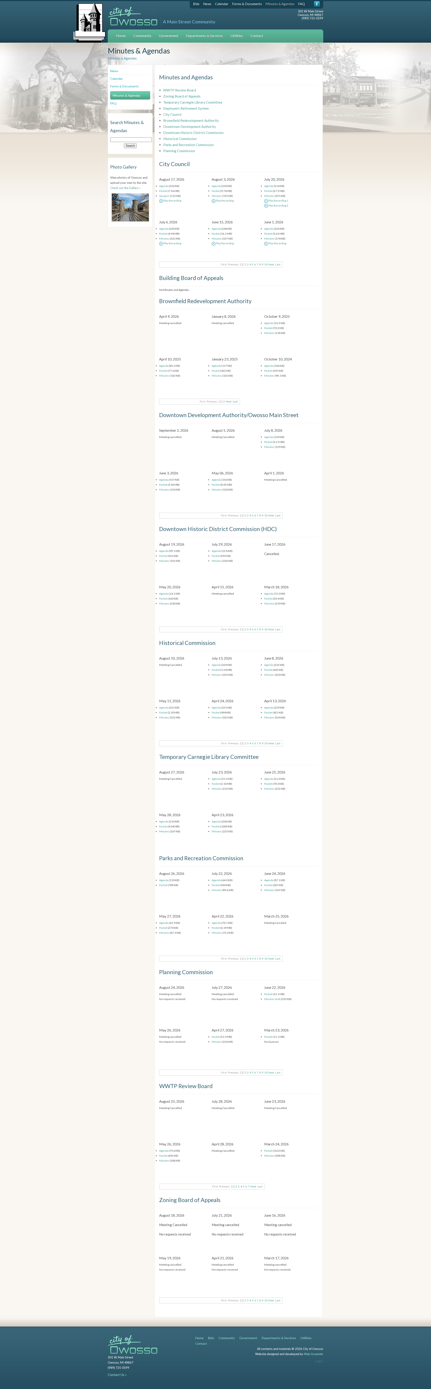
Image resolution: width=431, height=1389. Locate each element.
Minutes (217, 196)
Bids (196, 4)
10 (265, 264)
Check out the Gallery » (125, 188)
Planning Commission (179, 151)
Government (168, 35)
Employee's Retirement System (186, 108)
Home (121, 35)
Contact (257, 35)
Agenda (163, 186)
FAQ (301, 4)
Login (319, 1361)
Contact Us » (117, 1375)
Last (277, 264)
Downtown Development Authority (189, 126)
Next (271, 264)
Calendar (222, 4)
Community (142, 35)
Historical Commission (180, 139)
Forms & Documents (247, 4)
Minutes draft (272, 999)
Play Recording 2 (278, 205)
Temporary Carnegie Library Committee (192, 102)
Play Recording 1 (278, 200)
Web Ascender (313, 1354)
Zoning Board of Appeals (181, 96)
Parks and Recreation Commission (188, 145)
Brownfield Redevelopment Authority (191, 120)
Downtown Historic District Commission (193, 133)
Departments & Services (204, 35)
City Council (172, 114)
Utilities (237, 35)
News (207, 4)
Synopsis (164, 196)
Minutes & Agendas (280, 4)
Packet (163, 191)
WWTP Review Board (179, 90)
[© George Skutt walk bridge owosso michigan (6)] (130, 207)
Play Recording (172, 200)
